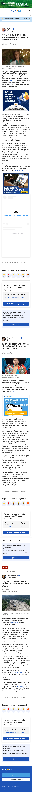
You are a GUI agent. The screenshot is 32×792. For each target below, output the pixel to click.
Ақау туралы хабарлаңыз (16, 775)
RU (26, 10)
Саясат (4, 571)
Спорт (3, 334)
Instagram (17, 324)
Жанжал (10, 25)
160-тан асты (18, 672)
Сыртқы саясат (12, 571)
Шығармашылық (15, 15)
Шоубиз (4, 15)
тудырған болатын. (20, 170)
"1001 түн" (12, 80)
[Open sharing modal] (20, 540)
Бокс (8, 334)
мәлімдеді (20, 687)
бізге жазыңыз (21, 262)
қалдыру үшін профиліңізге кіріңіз (14, 297)
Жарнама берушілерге (16, 779)
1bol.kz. (14, 391)
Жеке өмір (24, 15)
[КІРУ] (29, 10)
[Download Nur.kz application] (16, 4)
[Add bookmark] (28, 540)
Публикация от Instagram (16, 233)
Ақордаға (14, 622)
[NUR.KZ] (16, 10)
